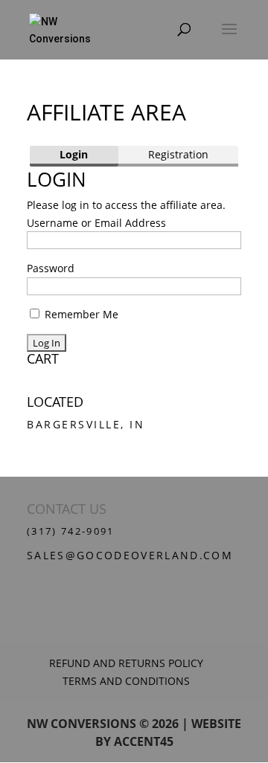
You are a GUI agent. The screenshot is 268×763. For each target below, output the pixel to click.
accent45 (143, 741)
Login (74, 154)
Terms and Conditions (126, 681)
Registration (178, 154)
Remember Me (80, 314)
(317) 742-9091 (71, 531)
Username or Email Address (96, 223)
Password (50, 268)
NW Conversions (81, 723)
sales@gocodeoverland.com (130, 555)
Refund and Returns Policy (126, 663)
